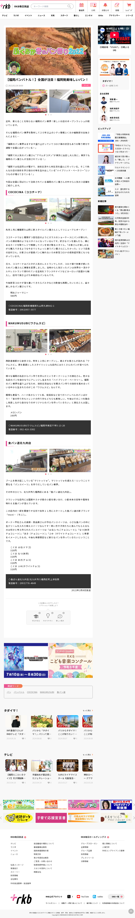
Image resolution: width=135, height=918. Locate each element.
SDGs (100, 15)
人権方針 (106, 847)
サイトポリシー (51, 903)
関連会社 (37, 872)
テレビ (5, 15)
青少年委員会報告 (41, 857)
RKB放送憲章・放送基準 (21, 883)
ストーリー (15, 872)
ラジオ (16, 15)
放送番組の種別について (44, 843)
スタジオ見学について (43, 868)
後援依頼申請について (43, 864)
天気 (53, 15)
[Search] (69, 6)
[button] (1, 804)
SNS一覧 (115, 896)
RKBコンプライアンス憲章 (113, 850)
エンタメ (88, 15)
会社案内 (14, 879)
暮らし (76, 15)
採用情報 (14, 875)
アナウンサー (114, 15)
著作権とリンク (92, 903)
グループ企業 (86, 850)
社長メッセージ (17, 864)
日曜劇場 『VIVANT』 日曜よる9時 (114, 48)
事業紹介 (14, 868)
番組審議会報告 (40, 847)
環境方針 (37, 854)
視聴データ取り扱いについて (71, 903)
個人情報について (109, 843)
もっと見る (87, 710)
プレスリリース (87, 857)
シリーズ (129, 15)
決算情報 (84, 861)
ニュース (41, 15)
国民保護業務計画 (41, 850)
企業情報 (84, 847)
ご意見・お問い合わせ (43, 861)
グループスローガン (89, 843)
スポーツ (64, 15)
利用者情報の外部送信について (113, 903)
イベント (28, 15)
